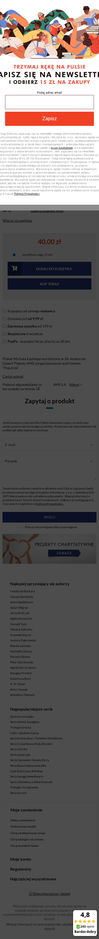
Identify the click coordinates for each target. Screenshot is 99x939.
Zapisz (49, 119)
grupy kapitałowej (62, 148)
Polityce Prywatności (27, 194)
